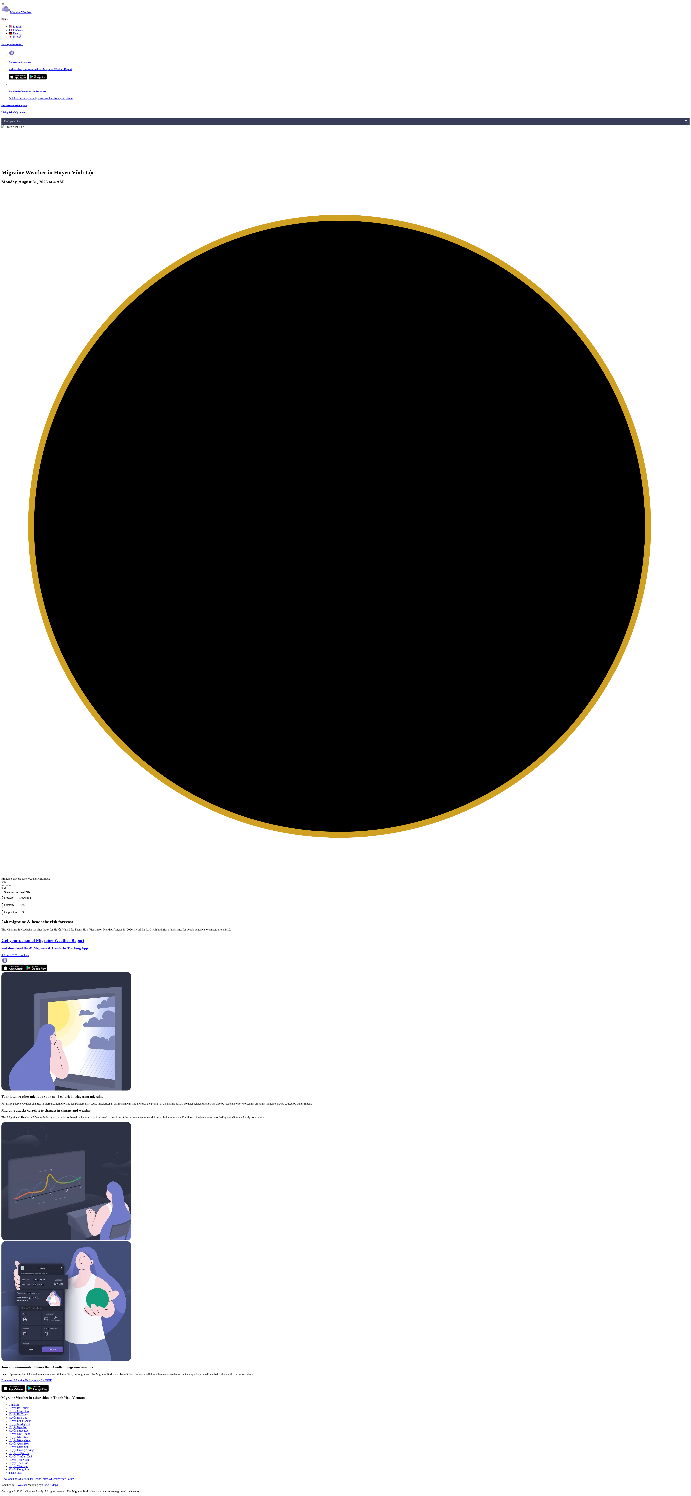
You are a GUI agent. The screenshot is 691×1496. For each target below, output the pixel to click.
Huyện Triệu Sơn (18, 1463)
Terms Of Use (49, 1478)
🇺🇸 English (15, 26)
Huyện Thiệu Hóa (19, 1453)
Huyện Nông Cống (20, 1440)
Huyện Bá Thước (19, 1407)
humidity (9, 904)
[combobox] (4, 121)
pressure (8, 897)
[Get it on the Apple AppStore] (18, 78)
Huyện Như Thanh (19, 1433)
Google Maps (50, 1484)
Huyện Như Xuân (19, 1437)
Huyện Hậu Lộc (18, 1417)
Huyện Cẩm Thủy (19, 1411)
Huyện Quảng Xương (21, 1450)
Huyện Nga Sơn (18, 1427)
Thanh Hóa (15, 1472)
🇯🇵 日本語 (15, 36)
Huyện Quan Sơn (19, 1446)
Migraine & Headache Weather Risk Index (25, 878)
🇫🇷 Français (15, 29)
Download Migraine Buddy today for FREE (26, 1380)
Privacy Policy (65, 1478)
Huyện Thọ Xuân (19, 1459)
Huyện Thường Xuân (21, 1456)
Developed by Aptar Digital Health (21, 1478)
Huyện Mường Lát (19, 1424)
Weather (22, 1484)
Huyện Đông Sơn (19, 1469)
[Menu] (2, 3)
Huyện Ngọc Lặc (18, 1430)
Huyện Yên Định (18, 1466)
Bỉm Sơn (14, 1404)
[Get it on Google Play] (38, 78)
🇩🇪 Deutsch (15, 33)
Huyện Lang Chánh (20, 1420)
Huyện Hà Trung (18, 1414)
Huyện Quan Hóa (19, 1443)
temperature (10, 912)
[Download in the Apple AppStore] (13, 970)
